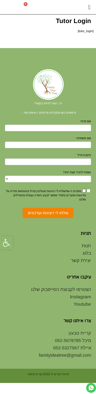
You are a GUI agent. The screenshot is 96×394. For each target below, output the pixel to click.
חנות (86, 245)
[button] (9, 7)
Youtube (82, 304)
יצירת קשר (81, 260)
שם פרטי (85, 121)
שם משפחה (83, 138)
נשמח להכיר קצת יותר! (77, 172)
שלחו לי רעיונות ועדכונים (48, 213)
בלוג (87, 253)
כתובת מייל (84, 155)
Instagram (80, 296)
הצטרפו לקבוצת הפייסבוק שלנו (61, 289)
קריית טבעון (80, 333)
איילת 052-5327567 (72, 347)
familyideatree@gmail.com (65, 355)
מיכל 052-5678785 (73, 340)
